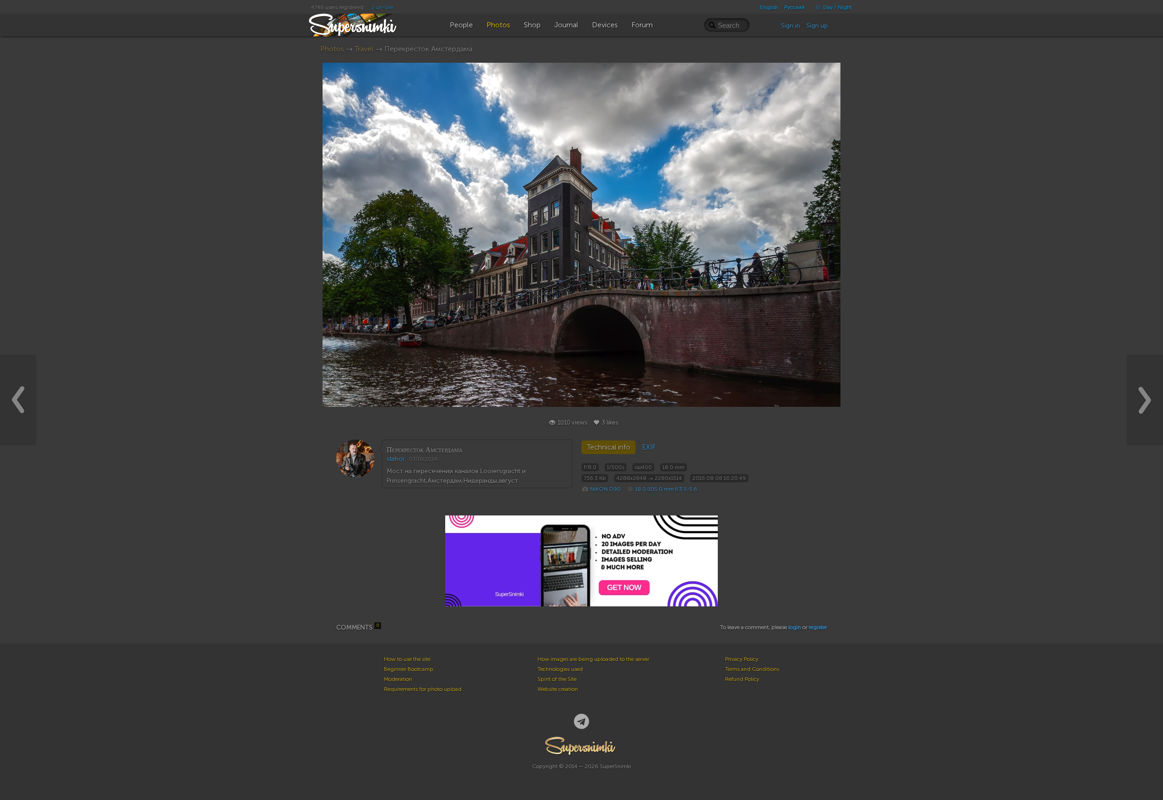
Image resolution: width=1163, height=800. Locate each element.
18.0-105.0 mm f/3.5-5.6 (666, 489)
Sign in (790, 26)
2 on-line (382, 7)
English (769, 7)
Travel (364, 49)
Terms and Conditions (752, 669)
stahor (396, 459)
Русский (794, 7)
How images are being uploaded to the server (593, 659)
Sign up (817, 26)
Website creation (557, 689)
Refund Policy (742, 679)
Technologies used (560, 669)
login (794, 627)
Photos (332, 49)
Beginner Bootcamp (408, 669)
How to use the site (407, 659)
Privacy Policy (741, 659)
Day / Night (837, 7)
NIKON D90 (605, 489)
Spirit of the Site (557, 679)
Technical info (608, 447)
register (818, 627)
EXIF (649, 447)
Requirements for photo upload (423, 689)
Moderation (398, 679)
